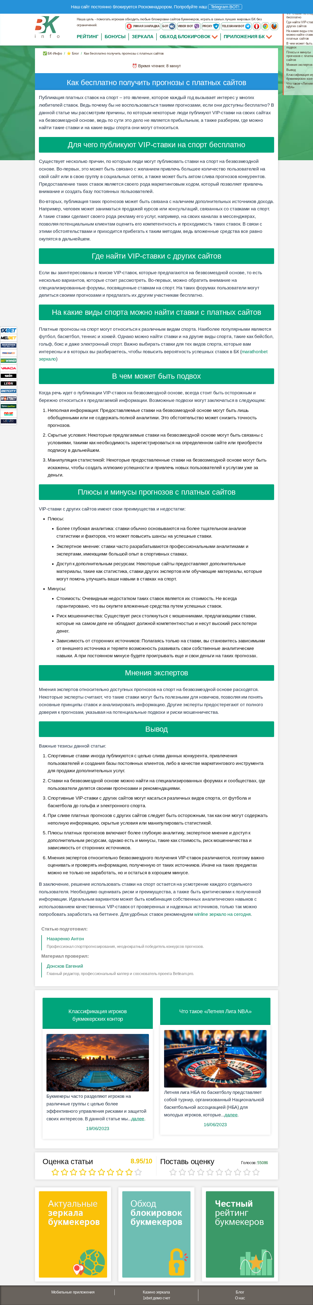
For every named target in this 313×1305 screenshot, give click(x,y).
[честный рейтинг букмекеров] (240, 1236)
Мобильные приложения (73, 1292)
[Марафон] (8, 345)
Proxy (207, 26)
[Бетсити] (8, 391)
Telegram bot (233, 26)
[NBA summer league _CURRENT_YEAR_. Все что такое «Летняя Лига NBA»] (215, 1059)
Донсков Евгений (65, 966)
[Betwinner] (8, 360)
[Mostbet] (8, 398)
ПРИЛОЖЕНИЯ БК (245, 36)
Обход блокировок (185, 36)
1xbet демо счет (156, 1298)
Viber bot (186, 26)
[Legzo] (8, 421)
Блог (240, 1292)
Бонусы (115, 36)
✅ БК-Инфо (52, 53)
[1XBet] (8, 330)
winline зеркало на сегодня (222, 914)
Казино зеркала (156, 1292)
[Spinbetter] (8, 406)
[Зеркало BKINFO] (47, 27)
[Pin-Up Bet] (8, 413)
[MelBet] (8, 338)
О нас (240, 1298)
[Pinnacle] (8, 353)
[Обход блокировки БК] (156, 1236)
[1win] (8, 376)
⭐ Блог (73, 53)
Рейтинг (88, 36)
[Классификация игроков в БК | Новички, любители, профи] (97, 1063)
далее (138, 1118)
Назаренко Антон (65, 938)
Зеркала (143, 36)
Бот (165, 26)
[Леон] (8, 383)
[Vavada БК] (8, 368)
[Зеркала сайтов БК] (73, 1236)
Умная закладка (146, 26)
